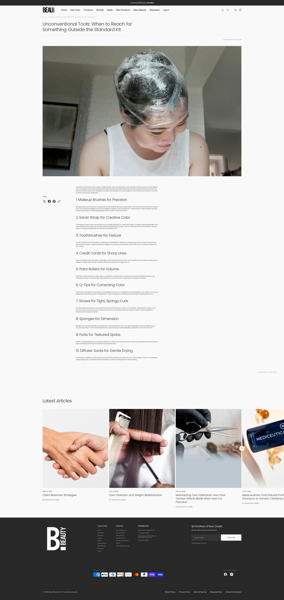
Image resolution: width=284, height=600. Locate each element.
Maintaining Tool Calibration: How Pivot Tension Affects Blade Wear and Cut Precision (200, 498)
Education (101, 548)
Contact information (233, 592)
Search (118, 543)
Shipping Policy (120, 538)
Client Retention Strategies (60, 495)
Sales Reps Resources (123, 546)
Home (44, 17)
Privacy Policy (120, 533)
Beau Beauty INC (55, 592)
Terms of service (199, 592)
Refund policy (170, 592)
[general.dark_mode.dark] (222, 10)
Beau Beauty (102, 546)
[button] (227, 10)
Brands (100, 538)
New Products (102, 543)
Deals (99, 540)
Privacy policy (184, 592)
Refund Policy (120, 535)
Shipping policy (216, 592)
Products (100, 535)
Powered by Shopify (70, 592)
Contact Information (122, 540)
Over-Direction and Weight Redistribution (135, 495)
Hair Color (101, 533)
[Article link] (75, 458)
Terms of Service (121, 530)
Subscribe (231, 537)
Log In (99, 551)
